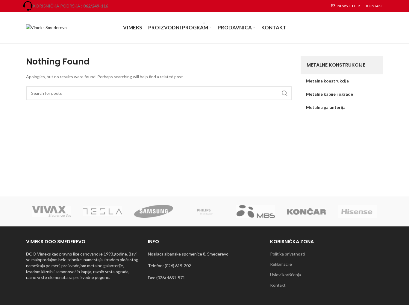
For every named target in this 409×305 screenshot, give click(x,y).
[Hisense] (357, 211)
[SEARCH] (285, 93)
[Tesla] (102, 211)
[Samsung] (153, 211)
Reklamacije (281, 264)
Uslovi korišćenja (285, 274)
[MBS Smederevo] (255, 211)
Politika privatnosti (287, 253)
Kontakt (278, 285)
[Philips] (204, 211)
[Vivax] (51, 211)
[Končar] (306, 211)
